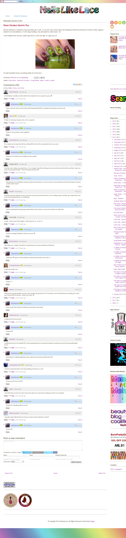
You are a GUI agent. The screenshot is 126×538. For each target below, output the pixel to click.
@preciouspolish (15, 413)
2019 (114, 121)
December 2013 (119, 139)
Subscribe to (7, 462)
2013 (114, 137)
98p (22, 265)
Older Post (102, 473)
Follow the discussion (80, 84)
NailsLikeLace (14, 77)
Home (7, 16)
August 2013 (118, 150)
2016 (114, 129)
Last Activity (20, 88)
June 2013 (117, 155)
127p (21, 104)
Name (5, 455)
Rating (14, 88)
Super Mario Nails (119, 269)
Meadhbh (12, 339)
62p (22, 364)
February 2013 (119, 166)
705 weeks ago (22, 92)
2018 (114, 124)
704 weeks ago (24, 413)
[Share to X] (39, 78)
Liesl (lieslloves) (14, 140)
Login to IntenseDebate (26, 452)
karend (12, 116)
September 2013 (119, 148)
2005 (114, 303)
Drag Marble (35, 80)
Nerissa (11, 289)
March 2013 (118, 164)
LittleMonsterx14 (14, 315)
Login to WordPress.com (38, 452)
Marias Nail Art (13, 241)
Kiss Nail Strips (118, 212)
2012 (114, 297)
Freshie (11, 191)
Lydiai (11, 389)
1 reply (12, 99)
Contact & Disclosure (20, 16)
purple (52, 80)
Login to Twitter (48, 452)
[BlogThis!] (37, 78)
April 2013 (117, 161)
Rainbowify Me (13, 92)
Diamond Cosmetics (23, 80)
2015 (114, 132)
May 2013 (117, 158)
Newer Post (9, 473)
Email (31, 455)
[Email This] (35, 78)
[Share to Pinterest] (44, 78)
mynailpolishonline (15, 365)
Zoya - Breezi (118, 176)
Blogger (92, 521)
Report (80, 99)
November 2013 (119, 142)
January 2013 (118, 294)
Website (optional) (60, 455)
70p (15, 115)
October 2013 (118, 145)
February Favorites (120, 173)
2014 (114, 134)
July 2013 (117, 153)
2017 (114, 126)
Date (10, 88)
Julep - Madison (119, 198)
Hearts (47, 80)
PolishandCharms (14, 265)
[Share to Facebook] (42, 78)
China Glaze (12, 80)
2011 (114, 300)
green (42, 80)
